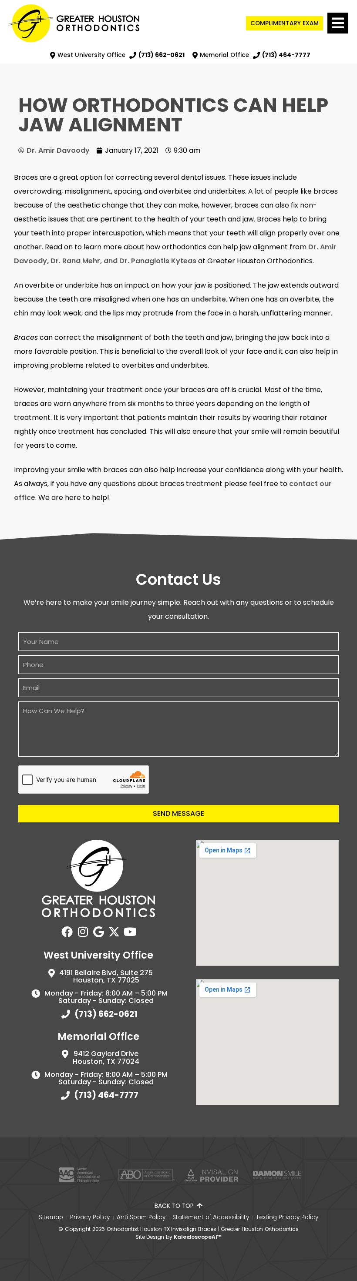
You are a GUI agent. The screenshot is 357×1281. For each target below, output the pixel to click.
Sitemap (51, 1217)
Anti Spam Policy (141, 1217)
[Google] (98, 931)
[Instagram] (82, 931)
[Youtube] (129, 931)
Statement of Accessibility (210, 1217)
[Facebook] (67, 931)
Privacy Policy (90, 1217)
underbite (208, 299)
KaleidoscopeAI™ (197, 1237)
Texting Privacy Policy (287, 1217)
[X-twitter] (114, 931)
